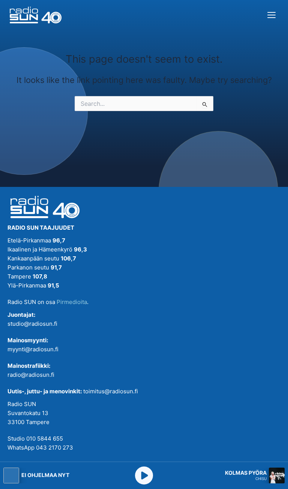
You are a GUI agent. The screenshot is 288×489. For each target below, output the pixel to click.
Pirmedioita (72, 301)
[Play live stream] (144, 475)
